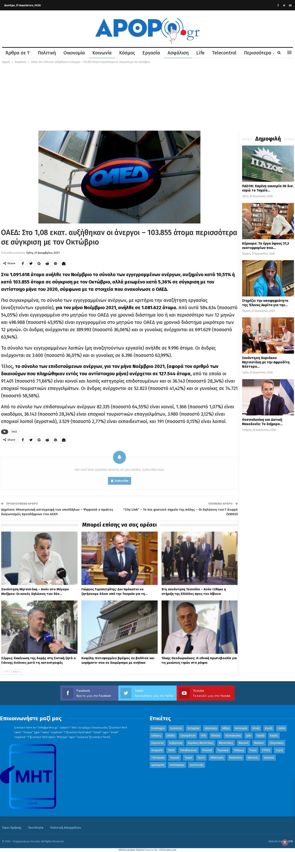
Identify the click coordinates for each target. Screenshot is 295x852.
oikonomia (211, 728)
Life (200, 53)
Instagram (193, 728)
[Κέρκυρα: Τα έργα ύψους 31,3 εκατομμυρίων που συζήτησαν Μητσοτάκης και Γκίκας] (268, 221)
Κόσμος (127, 53)
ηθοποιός (253, 757)
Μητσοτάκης (226, 742)
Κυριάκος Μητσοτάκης (201, 742)
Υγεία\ (201, 757)
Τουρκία (174, 757)
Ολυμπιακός (277, 742)
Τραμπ (188, 757)
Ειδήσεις (156, 735)
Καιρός (274, 735)
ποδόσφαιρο (177, 764)
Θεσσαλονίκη (233, 735)
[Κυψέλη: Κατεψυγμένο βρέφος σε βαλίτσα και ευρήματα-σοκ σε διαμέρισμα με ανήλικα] (119, 627)
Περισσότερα (257, 53)
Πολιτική (47, 53)
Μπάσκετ (259, 742)
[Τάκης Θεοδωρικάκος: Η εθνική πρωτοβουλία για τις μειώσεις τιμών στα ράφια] (200, 627)
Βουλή (268, 728)
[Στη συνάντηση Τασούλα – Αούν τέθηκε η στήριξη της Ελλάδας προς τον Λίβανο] (200, 558)
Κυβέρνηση (175, 742)
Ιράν (248, 735)
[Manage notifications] (284, 842)
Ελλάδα (171, 735)
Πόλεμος (239, 750)
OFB (290, 841)
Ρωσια (253, 750)
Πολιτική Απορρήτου (65, 828)
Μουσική (244, 742)
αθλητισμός (217, 757)
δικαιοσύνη (235, 757)
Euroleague (158, 728)
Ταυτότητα (35, 828)
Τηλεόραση (158, 757)
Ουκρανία (157, 750)
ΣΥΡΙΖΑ (266, 750)
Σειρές (279, 750)
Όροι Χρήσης (11, 828)
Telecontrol (224, 53)
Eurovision (176, 728)
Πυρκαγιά (222, 750)
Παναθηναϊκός (188, 750)
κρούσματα (157, 764)
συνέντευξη (196, 764)
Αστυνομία (241, 728)
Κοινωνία (102, 53)
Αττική (256, 728)
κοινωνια (269, 757)
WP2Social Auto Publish (131, 850)
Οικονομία (74, 53)
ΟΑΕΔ (14, 432)
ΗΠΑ (203, 735)
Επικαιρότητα (187, 735)
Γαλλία (281, 728)
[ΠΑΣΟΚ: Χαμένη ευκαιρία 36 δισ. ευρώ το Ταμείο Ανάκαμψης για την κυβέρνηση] (268, 164)
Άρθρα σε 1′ (18, 53)
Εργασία (151, 53)
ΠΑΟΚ (171, 750)
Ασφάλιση (178, 53)
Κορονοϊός (157, 742)
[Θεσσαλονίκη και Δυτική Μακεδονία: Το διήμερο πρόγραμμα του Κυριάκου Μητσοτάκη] (268, 397)
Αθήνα (226, 728)
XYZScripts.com (167, 850)
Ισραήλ (261, 735)
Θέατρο (215, 735)
